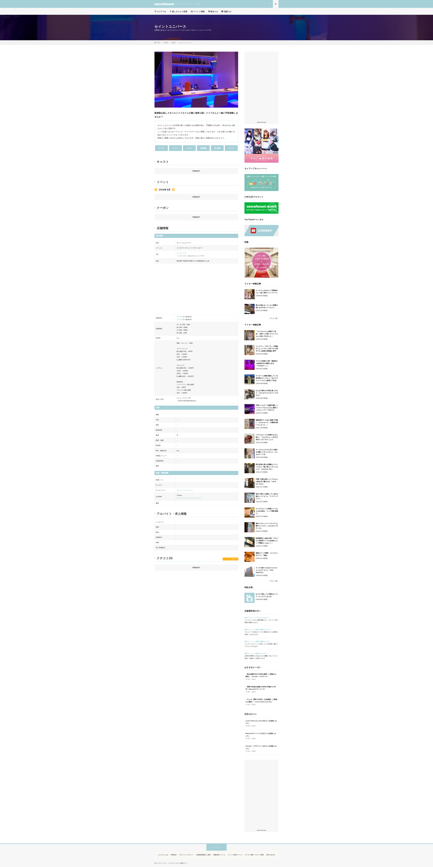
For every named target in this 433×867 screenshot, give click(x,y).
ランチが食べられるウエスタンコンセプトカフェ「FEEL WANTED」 (267, 570)
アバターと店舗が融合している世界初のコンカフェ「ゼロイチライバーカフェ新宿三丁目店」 (267, 378)
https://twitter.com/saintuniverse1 (189, 498)
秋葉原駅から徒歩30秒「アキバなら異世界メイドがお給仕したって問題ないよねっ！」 (267, 540)
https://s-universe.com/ (185, 490)
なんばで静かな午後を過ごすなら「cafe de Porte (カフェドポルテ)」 (267, 392)
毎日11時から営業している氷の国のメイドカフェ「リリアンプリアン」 (267, 496)
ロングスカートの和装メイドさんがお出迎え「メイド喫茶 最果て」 (267, 511)
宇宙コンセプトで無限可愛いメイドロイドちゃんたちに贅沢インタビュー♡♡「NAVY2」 (267, 407)
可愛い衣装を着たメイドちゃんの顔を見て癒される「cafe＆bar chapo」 (267, 481)
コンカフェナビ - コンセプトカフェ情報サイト (172, 863)
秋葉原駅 (180, 317)
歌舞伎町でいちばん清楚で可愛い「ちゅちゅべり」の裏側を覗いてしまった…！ (267, 422)
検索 (161, 12)
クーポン (189, 148)
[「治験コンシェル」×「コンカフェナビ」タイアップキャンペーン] (261, 190)
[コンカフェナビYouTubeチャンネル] (261, 236)
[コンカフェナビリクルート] (261, 213)
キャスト (161, 148)
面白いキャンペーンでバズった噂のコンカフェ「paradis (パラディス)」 (267, 525)
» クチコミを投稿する (230, 559)
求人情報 (217, 148)
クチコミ (231, 148)
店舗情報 (203, 148)
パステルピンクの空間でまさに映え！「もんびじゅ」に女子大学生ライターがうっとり (267, 437)
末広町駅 (180, 319)
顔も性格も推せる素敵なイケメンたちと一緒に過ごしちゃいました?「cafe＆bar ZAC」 (267, 466)
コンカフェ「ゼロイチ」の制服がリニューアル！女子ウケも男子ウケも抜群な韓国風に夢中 (267, 348)
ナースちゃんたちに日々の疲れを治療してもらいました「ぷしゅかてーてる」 (267, 452)
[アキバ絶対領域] (261, 146)
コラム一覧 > (274, 318)
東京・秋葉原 (252, 679)
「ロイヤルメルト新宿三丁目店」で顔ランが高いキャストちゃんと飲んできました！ (267, 333)
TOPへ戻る (216, 848)
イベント (175, 148)
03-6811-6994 (182, 253)
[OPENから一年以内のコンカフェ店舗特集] (261, 277)
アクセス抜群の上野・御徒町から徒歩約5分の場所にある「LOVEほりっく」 (267, 363)
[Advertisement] (262, 86)
